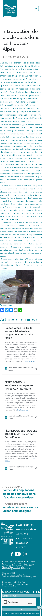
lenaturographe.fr (9, 585)
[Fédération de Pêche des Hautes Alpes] (10, 8)
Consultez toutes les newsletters (21, 613)
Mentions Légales (28, 576)
